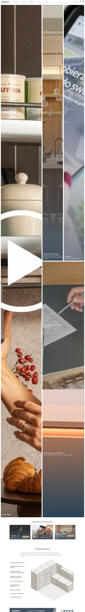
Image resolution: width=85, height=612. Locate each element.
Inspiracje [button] (23, 1)
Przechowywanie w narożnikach (15, 585)
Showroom (83, 314)
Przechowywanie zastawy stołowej (16, 567)
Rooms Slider (83, 295)
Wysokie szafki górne (15, 597)
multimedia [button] (31, 1)
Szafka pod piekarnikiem (16, 581)
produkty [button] (15, 1)
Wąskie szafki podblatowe (16, 593)
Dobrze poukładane (83, 302)
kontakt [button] (46, 1)
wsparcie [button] (39, 1)
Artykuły (83, 310)
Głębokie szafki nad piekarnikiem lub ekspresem (17, 572)
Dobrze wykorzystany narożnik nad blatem (15, 577)
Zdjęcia (83, 306)
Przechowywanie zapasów (17, 562)
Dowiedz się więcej (26, 536)
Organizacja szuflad (15, 589)
